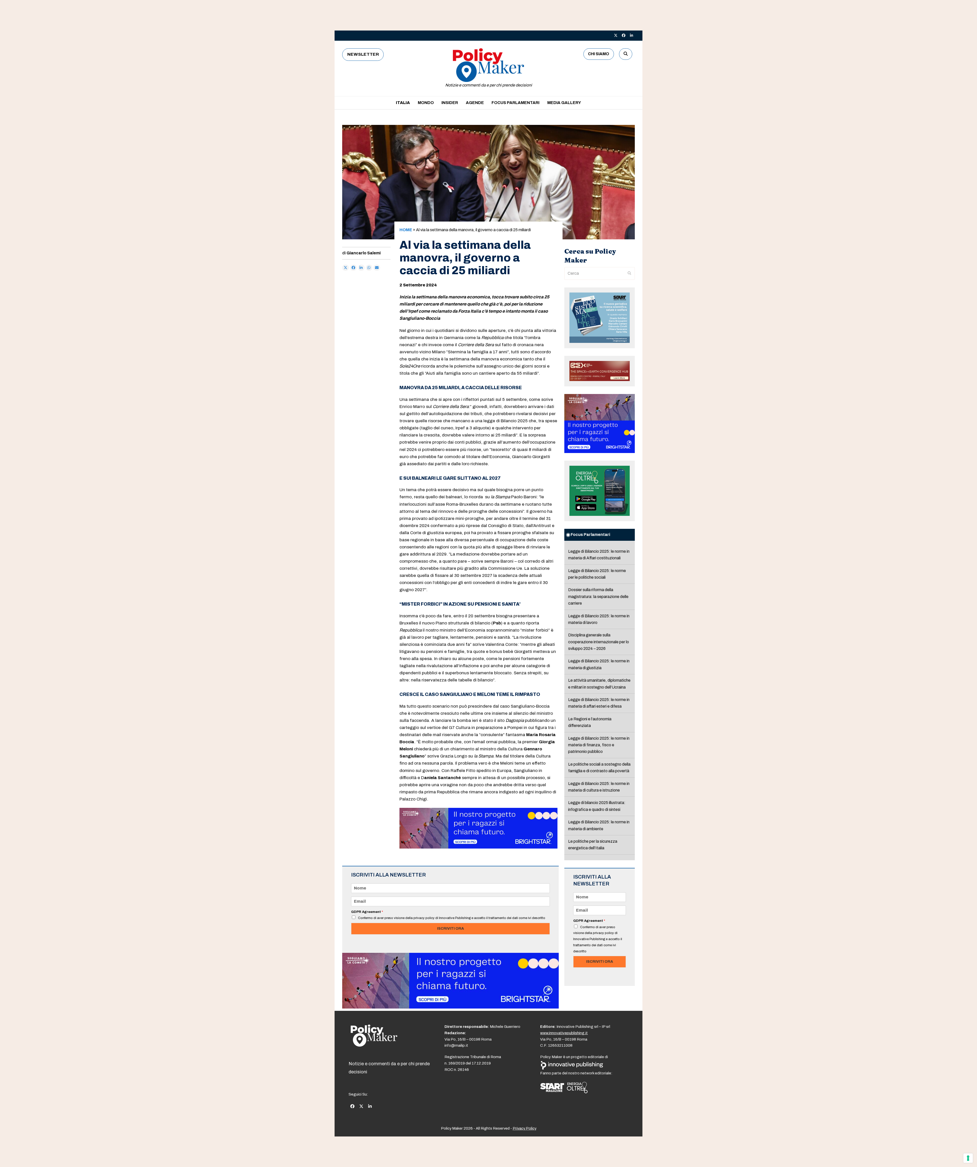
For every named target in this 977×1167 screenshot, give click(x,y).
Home (405, 230)
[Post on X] (345, 268)
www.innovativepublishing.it (564, 1033)
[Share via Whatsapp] (369, 268)
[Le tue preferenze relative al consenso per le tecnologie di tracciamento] (968, 1158)
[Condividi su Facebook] (353, 268)
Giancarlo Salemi (364, 253)
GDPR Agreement (367, 912)
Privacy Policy (524, 1128)
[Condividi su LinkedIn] (361, 268)
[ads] (478, 847)
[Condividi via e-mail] (376, 268)
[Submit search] (629, 273)
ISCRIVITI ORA (450, 928)
